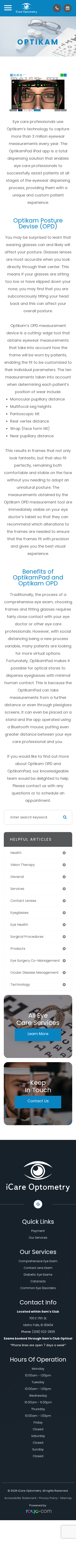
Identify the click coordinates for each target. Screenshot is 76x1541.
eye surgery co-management (35, 960)
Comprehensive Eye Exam (38, 1261)
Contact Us (38, 1101)
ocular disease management (34, 972)
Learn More (38, 1033)
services (17, 888)
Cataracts (38, 1281)
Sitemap (66, 1498)
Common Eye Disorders (38, 1288)
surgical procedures (26, 936)
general (17, 876)
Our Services (38, 1237)
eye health (19, 924)
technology (20, 984)
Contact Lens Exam (38, 1268)
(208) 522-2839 (43, 1332)
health (15, 852)
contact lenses (23, 900)
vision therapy (22, 864)
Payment (38, 1231)
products (17, 948)
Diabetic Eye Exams (38, 1274)
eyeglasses (19, 912)
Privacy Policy (48, 1498)
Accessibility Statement (20, 1498)
